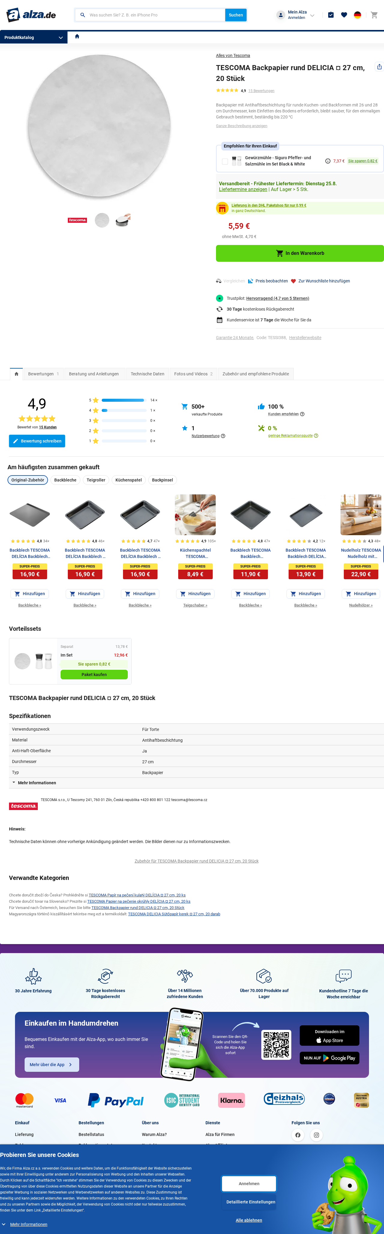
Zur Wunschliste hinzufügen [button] (324, 281)
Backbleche (29, 605)
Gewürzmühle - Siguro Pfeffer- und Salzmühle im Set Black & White (278, 160)
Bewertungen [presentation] (43, 373)
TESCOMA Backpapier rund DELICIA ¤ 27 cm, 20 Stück (138, 907)
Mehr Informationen (28, 1224)
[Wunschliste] (344, 15)
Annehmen (249, 1183)
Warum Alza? (154, 1134)
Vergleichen (234, 281)
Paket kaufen (94, 674)
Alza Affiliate (218, 1145)
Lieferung (24, 1134)
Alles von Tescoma (233, 55)
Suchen (236, 15)
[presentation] (16, 374)
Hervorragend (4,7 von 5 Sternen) (277, 298)
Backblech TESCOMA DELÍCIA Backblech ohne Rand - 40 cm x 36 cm (30, 554)
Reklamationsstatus (98, 1145)
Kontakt (149, 1145)
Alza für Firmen (220, 1134)
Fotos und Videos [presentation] (193, 373)
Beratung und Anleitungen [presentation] (94, 373)
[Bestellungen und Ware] (330, 15)
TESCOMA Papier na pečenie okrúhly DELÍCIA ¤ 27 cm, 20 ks (138, 901)
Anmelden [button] (296, 17)
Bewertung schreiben (41, 441)
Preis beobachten (272, 281)
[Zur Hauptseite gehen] (31, 14)
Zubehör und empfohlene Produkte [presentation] (256, 373)
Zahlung (23, 1145)
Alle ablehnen (249, 1220)
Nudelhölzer (361, 605)
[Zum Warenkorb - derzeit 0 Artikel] (374, 15)
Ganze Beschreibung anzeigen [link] (241, 126)
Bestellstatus (91, 1134)
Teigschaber (195, 605)
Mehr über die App (47, 1064)
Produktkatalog (19, 37)
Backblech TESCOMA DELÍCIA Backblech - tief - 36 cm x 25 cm (85, 554)
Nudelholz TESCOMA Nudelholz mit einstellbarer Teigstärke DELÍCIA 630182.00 (361, 554)
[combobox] (150, 15)
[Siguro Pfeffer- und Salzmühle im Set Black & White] (43, 661)
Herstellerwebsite (305, 337)
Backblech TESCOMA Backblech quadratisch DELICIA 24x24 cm (250, 554)
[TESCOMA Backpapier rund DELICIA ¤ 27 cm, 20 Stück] (22, 661)
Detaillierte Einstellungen (250, 1202)
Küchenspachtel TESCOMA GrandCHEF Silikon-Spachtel (195, 554)
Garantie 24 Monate (234, 337)
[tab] (16, 374)
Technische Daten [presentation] (147, 373)
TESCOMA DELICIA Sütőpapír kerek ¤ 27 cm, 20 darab (174, 914)
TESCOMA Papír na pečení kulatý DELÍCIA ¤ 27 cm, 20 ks (137, 895)
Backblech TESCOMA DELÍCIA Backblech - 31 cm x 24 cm (140, 554)
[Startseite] (77, 37)
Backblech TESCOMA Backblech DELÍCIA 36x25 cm (306, 554)
